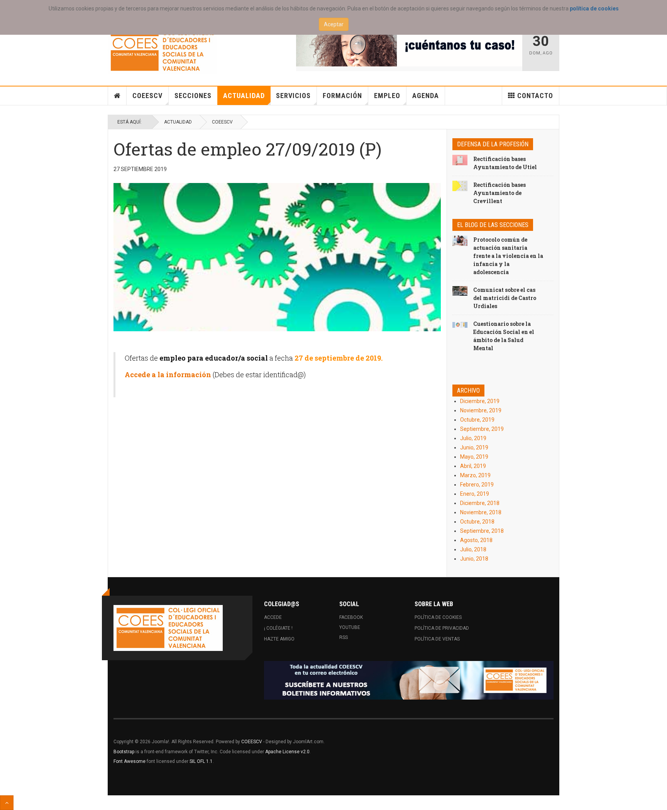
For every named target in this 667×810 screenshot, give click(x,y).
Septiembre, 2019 (482, 429)
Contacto (535, 96)
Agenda (425, 96)
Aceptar (334, 24)
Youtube (349, 627)
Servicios (293, 96)
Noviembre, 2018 (480, 512)
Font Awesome (129, 761)
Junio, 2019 (474, 447)
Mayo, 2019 (474, 457)
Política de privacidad (442, 628)
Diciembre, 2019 (479, 401)
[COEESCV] (162, 51)
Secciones (193, 96)
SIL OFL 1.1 (201, 761)
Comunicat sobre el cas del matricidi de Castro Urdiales (504, 298)
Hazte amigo (279, 639)
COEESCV (147, 96)
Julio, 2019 (473, 438)
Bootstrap (123, 751)
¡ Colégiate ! (278, 628)
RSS (343, 637)
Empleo (387, 96)
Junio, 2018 (474, 559)
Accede (273, 617)
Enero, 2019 (474, 494)
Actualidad (244, 96)
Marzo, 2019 (475, 475)
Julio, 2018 (473, 549)
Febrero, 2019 (477, 484)
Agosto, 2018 (476, 540)
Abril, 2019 (473, 466)
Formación (342, 96)
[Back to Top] (7, 802)
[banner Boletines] (409, 680)
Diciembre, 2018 (479, 503)
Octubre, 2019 (477, 420)
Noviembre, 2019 (480, 410)
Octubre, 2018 (477, 522)
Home (117, 95)
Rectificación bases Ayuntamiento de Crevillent (499, 193)
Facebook (351, 617)
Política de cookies (438, 617)
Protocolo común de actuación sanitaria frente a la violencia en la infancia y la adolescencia (508, 256)
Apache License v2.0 (287, 751)
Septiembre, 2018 (482, 531)
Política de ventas (437, 639)
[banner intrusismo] (409, 47)
